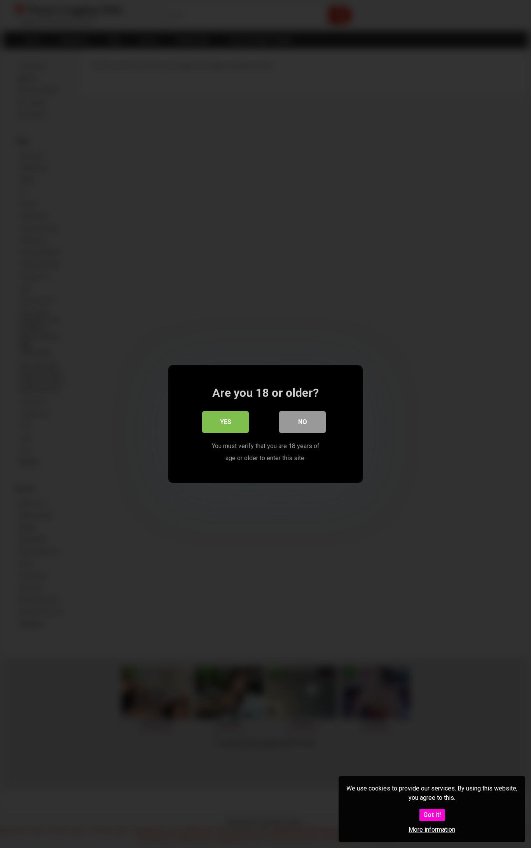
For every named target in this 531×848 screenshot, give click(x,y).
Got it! (432, 814)
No (302, 422)
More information (432, 829)
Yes (225, 422)
